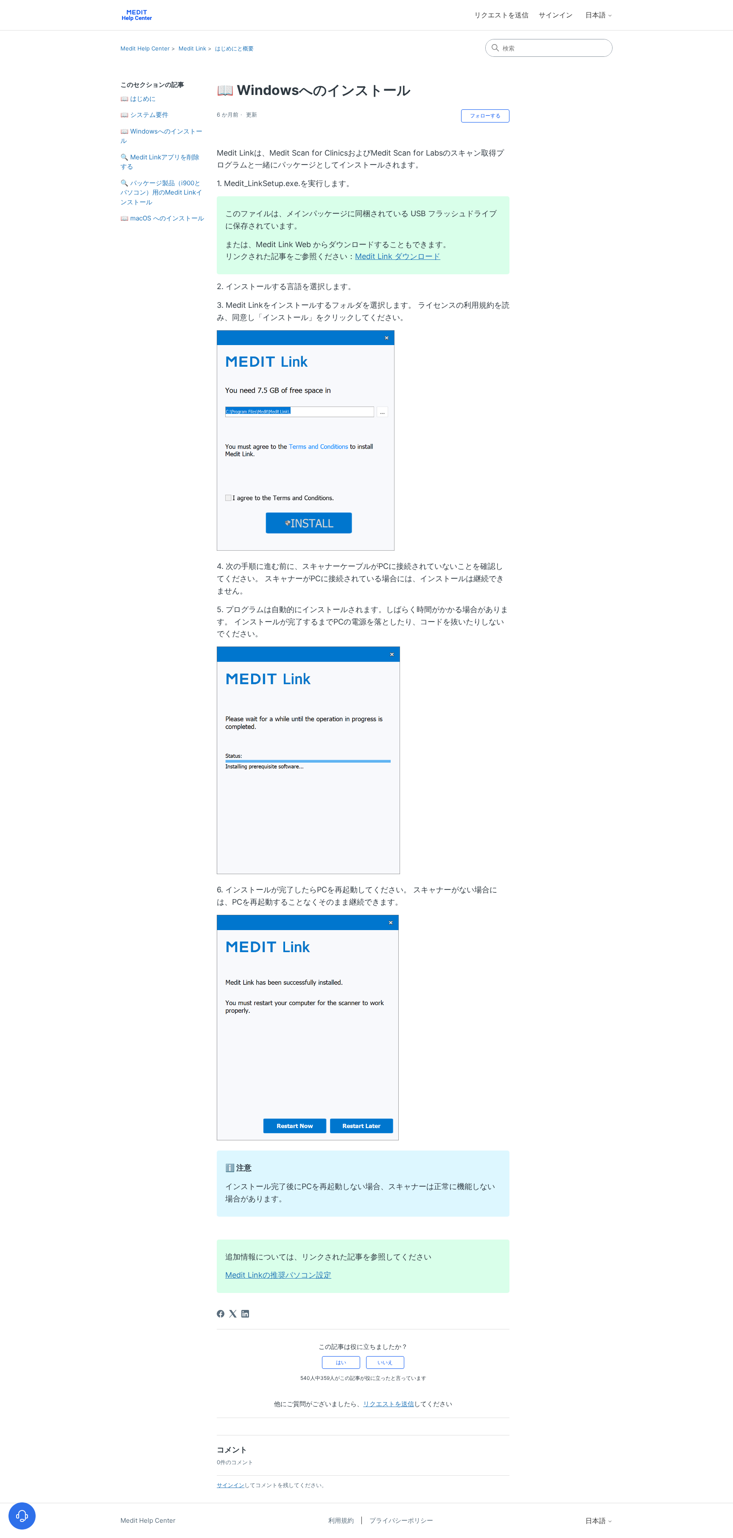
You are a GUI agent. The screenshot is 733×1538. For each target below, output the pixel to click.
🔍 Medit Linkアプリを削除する (159, 162)
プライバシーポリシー (401, 1520)
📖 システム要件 (144, 115)
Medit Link (192, 48)
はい (341, 1362)
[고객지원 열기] (22, 1516)
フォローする (485, 115)
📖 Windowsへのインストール (161, 136)
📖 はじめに (138, 99)
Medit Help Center (145, 48)
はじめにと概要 (234, 48)
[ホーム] (136, 15)
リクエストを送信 (501, 15)
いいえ (385, 1362)
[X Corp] (233, 1314)
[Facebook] (220, 1314)
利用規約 (341, 1520)
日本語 (596, 15)
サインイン (230, 1485)
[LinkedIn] (245, 1314)
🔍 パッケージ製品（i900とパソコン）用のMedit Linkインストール (161, 192)
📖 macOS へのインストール (162, 218)
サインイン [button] (556, 15)
